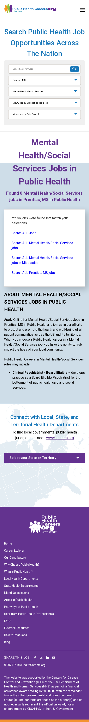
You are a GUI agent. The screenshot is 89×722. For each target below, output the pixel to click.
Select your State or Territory (33, 458)
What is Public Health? (18, 571)
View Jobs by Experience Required (30, 103)
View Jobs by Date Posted (26, 114)
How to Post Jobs (15, 635)
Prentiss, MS (19, 80)
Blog (7, 642)
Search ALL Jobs (24, 233)
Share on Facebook (35, 657)
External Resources (16, 628)
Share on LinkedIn (47, 657)
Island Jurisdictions (16, 592)
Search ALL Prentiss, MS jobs (33, 273)
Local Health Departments (21, 578)
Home (8, 543)
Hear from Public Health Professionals (29, 613)
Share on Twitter (41, 657)
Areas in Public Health (18, 599)
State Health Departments (21, 585)
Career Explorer (14, 550)
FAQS (7, 621)
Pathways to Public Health (21, 606)
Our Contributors (15, 557)
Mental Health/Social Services (28, 91)
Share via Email (53, 657)
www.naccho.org (60, 438)
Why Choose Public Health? (21, 564)
